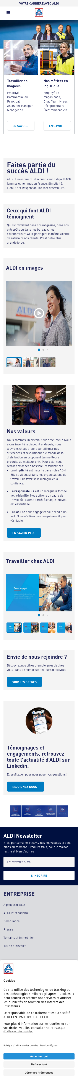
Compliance (11, 921)
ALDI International (16, 913)
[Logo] (39, 12)
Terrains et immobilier (18, 937)
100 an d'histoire (14, 945)
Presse (8, 929)
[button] (8, 13)
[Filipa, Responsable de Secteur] (39, 313)
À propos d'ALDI (14, 904)
